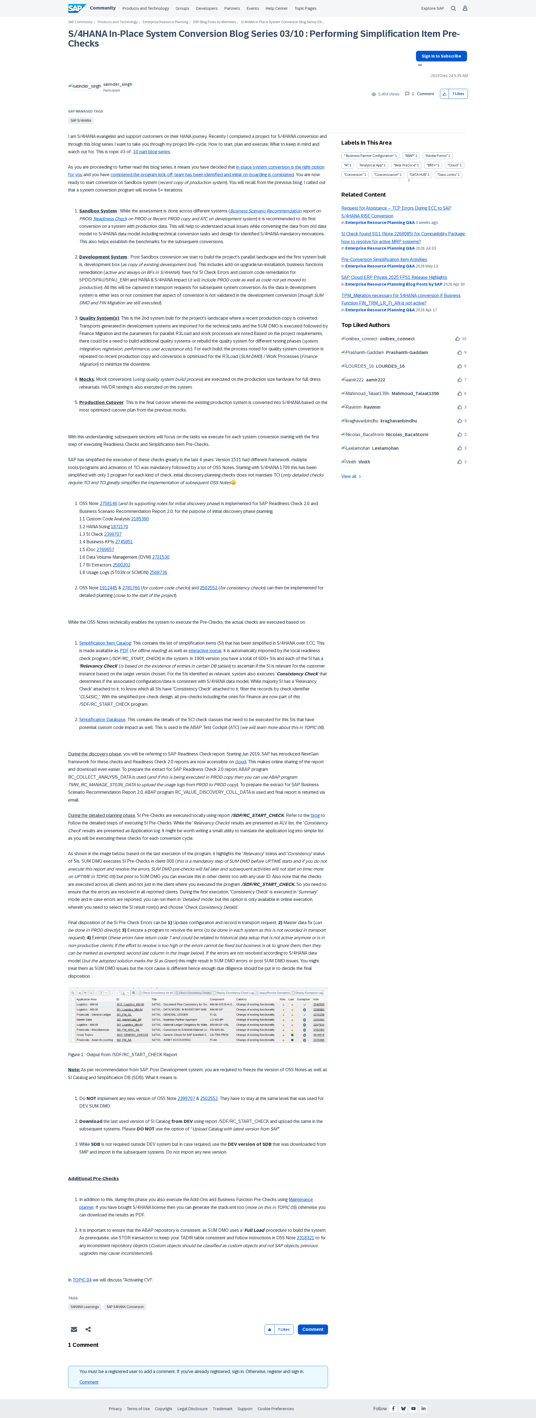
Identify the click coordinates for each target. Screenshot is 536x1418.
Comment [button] (313, 1329)
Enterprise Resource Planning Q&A (380, 222)
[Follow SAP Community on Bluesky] (403, 1408)
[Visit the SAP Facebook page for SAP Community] (393, 1408)
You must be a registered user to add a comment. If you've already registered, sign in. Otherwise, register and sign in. (192, 1371)
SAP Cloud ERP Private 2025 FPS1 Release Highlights (394, 277)
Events (253, 8)
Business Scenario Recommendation (266, 211)
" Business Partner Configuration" (369, 156)
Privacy (115, 1409)
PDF (124, 650)
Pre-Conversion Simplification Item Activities (384, 259)
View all (348, 476)
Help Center (277, 8)
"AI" (346, 165)
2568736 (158, 572)
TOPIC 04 (82, 1280)
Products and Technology (146, 8)
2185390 (140, 518)
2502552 (208, 587)
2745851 (124, 541)
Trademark (223, 1409)
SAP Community (80, 22)
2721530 (160, 557)
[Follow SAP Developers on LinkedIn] (423, 1408)
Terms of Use (138, 1409)
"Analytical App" (371, 165)
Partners (232, 8)
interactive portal (205, 650)
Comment (89, 1382)
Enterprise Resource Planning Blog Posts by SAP (393, 284)
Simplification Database (102, 719)
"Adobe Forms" (436, 156)
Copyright (164, 1409)
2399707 (113, 534)
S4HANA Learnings (85, 1307)
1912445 (108, 587)
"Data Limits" (447, 175)
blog (315, 815)
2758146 (108, 503)
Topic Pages (306, 8)
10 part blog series (151, 151)
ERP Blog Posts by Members (214, 22)
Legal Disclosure (193, 1409)
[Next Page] (408, 180)
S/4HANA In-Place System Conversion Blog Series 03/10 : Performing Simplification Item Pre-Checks (264, 39)
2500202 (121, 565)
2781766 (131, 587)
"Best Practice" (405, 165)
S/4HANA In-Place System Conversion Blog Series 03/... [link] (282, 22)
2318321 (305, 1237)
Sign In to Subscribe (441, 56)
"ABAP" (410, 156)
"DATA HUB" (418, 175)
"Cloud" (453, 165)
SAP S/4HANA (81, 121)
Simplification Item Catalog (105, 643)
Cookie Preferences (276, 1409)
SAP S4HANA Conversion (125, 1307)
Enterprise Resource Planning (165, 22)
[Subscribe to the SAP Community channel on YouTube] (413, 1408)
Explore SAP (433, 8)
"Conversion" (353, 175)
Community (103, 8)
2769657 (105, 549)
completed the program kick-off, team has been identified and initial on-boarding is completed (202, 174)
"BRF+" (432, 165)
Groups (182, 8)
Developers (207, 8)
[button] (444, 94)
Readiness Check (110, 218)
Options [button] (419, 65)
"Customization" (386, 175)
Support (245, 1409)
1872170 (119, 526)
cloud (240, 761)
